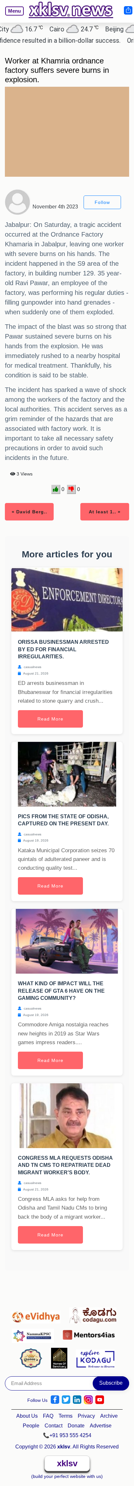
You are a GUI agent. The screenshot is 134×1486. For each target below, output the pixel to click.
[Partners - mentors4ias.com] (90, 1333)
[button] (12, 16)
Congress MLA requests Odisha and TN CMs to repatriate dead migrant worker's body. (65, 1165)
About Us (27, 1416)
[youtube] (99, 1399)
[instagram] (88, 1399)
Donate (76, 1425)
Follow (102, 202)
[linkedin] (77, 1399)
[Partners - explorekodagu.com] (95, 1358)
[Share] (127, 10)
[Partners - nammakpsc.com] (35, 1333)
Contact (53, 1425)
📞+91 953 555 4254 (67, 1435)
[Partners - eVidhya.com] (37, 1314)
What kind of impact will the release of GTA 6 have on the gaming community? (61, 991)
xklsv (67, 1463)
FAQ (48, 1416)
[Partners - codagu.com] (94, 1314)
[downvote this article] (71, 489)
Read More (50, 718)
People (31, 1425)
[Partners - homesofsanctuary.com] (61, 1358)
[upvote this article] (55, 489)
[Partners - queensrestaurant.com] (33, 1358)
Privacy (86, 1416)
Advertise (101, 1425)
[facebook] (55, 1399)
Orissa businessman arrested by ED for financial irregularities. (63, 649)
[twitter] (66, 1399)
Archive (109, 1416)
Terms (66, 1416)
